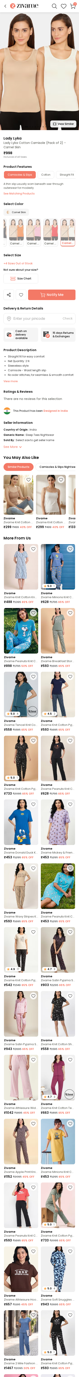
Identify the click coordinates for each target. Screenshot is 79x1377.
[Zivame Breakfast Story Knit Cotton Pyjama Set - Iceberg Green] (58, 631)
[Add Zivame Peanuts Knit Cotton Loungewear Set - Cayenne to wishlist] (33, 1187)
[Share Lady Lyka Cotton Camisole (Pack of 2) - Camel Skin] (9, 295)
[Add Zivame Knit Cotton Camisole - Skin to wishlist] (28, 479)
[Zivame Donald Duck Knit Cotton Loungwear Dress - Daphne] (21, 822)
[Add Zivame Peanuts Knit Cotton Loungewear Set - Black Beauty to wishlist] (70, 740)
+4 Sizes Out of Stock (18, 263)
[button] (5, 6)
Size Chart (24, 278)
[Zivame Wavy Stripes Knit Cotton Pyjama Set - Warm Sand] (21, 886)
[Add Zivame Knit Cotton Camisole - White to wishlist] (61, 479)
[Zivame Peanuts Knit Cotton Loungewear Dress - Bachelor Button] (58, 886)
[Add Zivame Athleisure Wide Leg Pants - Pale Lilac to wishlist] (33, 1059)
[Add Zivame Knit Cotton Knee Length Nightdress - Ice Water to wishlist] (33, 548)
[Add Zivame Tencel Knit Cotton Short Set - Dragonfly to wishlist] (33, 676)
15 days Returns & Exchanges (63, 334)
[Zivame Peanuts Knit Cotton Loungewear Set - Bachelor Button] (21, 631)
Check (68, 318)
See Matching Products (19, 193)
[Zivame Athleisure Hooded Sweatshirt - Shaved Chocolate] (21, 1269)
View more (11, 381)
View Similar (66, 124)
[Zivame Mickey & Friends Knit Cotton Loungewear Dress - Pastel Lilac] (58, 822)
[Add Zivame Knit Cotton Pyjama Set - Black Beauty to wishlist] (33, 931)
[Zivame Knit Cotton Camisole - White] (51, 494)
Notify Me (55, 294)
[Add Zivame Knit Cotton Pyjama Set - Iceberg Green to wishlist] (70, 1187)
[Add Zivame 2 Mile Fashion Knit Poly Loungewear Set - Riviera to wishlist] (33, 1315)
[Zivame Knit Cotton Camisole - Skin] (18, 494)
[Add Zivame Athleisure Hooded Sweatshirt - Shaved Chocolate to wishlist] (33, 1251)
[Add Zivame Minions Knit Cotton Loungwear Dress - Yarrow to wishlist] (70, 1123)
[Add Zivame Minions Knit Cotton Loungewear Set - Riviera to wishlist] (70, 548)
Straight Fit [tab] (67, 175)
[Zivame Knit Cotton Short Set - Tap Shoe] (58, 1014)
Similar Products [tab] (18, 467)
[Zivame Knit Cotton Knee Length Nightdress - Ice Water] (21, 567)
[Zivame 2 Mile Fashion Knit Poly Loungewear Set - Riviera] (21, 1333)
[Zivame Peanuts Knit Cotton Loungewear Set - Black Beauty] (58, 758)
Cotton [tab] (45, 175)
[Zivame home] (24, 6)
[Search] (54, 6)
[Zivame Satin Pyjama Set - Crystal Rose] (21, 1014)
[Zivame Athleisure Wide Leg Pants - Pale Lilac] (21, 1077)
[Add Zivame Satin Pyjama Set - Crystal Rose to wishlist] (33, 995)
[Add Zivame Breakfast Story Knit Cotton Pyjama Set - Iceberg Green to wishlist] (70, 612)
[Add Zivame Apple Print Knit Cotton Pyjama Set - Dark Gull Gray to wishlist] (33, 1123)
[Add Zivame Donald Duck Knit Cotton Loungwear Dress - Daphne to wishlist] (33, 804)
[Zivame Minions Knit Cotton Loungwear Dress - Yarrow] (58, 1141)
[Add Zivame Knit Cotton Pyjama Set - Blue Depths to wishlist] (70, 676)
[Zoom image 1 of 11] (39, 71)
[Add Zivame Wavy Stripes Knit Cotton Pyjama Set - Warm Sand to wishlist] (33, 868)
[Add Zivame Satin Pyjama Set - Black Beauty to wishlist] (70, 931)
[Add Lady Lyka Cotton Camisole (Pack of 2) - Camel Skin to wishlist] (21, 295)
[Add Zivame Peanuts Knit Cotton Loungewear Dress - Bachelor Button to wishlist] (70, 868)
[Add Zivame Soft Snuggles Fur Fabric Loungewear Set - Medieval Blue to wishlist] (70, 1251)
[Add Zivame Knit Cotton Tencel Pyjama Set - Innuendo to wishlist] (70, 1059)
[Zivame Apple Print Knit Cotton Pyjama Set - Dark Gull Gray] (21, 1141)
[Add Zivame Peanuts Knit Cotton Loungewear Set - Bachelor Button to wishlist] (33, 612)
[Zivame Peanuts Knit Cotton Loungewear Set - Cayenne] (21, 1205)
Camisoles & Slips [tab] (20, 175)
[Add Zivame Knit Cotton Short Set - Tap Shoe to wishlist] (70, 995)
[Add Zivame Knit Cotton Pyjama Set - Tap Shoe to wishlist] (33, 740)
